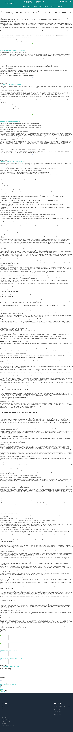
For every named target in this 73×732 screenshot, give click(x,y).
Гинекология (5, 706)
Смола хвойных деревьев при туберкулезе (9, 666)
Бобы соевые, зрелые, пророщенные (8, 684)
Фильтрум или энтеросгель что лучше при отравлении (12, 161)
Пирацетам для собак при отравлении (8, 650)
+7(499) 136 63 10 (57, 709)
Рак (1, 686)
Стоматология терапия (8, 725)
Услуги (29, 6)
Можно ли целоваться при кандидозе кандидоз (10, 84)
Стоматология (5, 713)
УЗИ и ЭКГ (4, 717)
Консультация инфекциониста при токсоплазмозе (11, 658)
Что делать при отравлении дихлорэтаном (10, 121)
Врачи (35, 6)
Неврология (5, 708)
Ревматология (5, 719)
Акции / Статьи (43, 6)
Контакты (59, 6)
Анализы (4, 715)
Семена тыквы (3, 691)
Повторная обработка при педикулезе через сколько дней (13, 50)
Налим (1, 689)
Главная (23, 6)
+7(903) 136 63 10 (57, 711)
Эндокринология (6, 710)
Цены (52, 6)
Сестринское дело (6, 721)
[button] (64, 2)
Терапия (4, 723)
